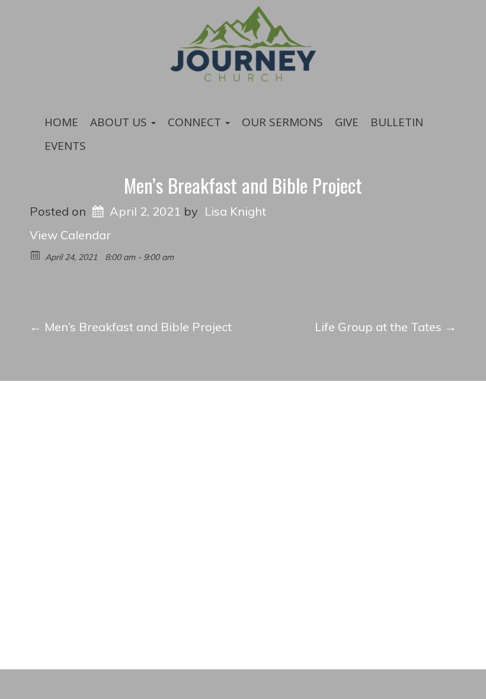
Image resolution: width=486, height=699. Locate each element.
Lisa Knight (235, 211)
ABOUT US (120, 122)
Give (347, 122)
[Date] (36, 254)
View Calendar (70, 234)
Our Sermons (282, 122)
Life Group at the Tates (385, 326)
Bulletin (396, 122)
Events (65, 145)
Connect (196, 122)
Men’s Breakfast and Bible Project (243, 185)
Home (61, 122)
